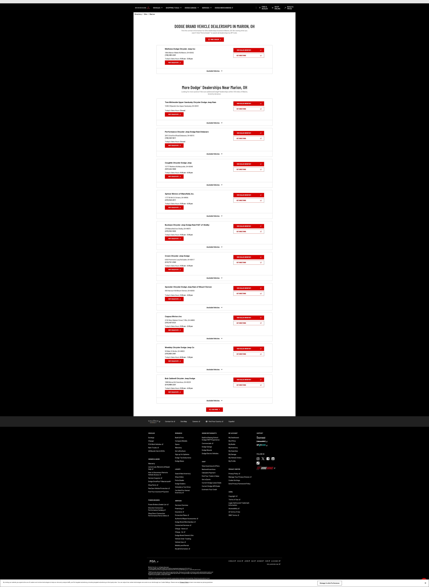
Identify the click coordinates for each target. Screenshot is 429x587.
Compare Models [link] (181, 441)
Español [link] (231, 421)
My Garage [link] (232, 454)
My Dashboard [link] (234, 438)
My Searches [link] (233, 451)
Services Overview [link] (181, 505)
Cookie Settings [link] (234, 480)
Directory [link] (138, 14)
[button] (157, 7)
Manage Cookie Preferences (329, 583)
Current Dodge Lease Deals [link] (211, 483)
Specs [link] (177, 444)
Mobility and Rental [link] (182, 545)
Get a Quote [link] (206, 479)
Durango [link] (151, 438)
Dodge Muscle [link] (207, 450)
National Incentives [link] (209, 469)
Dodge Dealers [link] (180, 484)
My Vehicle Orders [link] (235, 458)
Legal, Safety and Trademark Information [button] (239, 504)
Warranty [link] (151, 463)
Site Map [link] (184, 421)
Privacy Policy (184, 582)
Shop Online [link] (179, 477)
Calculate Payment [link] (209, 473)
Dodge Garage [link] (207, 447)
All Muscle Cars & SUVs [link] (156, 451)
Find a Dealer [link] (179, 480)
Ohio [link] (145, 14)
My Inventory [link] (233, 448)
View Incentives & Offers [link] (211, 466)
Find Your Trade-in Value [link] (210, 476)
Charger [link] (151, 441)
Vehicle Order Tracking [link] (183, 539)
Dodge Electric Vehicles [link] (210, 453)
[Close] (425, 583)
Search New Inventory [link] (183, 474)
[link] (142, 7)
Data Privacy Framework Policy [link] (239, 484)
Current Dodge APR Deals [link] (211, 486)
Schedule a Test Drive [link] (183, 487)
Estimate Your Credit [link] (209, 489)
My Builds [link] (232, 444)
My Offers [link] (232, 441)
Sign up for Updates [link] (182, 454)
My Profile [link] (232, 461)
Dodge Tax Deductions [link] (183, 458)
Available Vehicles (213, 71)
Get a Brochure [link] (180, 451)
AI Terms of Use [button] (234, 512)
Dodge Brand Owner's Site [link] (184, 535)
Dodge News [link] (179, 461)
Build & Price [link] (179, 438)
